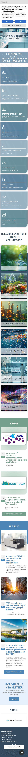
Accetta (20, 21)
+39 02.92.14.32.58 (7, 737)
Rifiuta (7, 21)
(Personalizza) (18, 754)
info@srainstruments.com (11, 741)
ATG (7, 750)
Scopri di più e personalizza (14, 25)
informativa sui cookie (9, 11)
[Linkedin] (12, 744)
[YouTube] (15, 744)
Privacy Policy (4, 754)
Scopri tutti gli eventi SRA (14, 514)
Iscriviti (14, 699)
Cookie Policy (11, 754)
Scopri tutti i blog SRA (14, 672)
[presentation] (2, 719)
